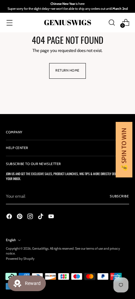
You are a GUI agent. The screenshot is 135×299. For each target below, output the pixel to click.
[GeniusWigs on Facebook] (10, 217)
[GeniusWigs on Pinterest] (20, 217)
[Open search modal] (111, 22)
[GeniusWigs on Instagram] (31, 217)
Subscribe (119, 196)
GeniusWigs (40, 248)
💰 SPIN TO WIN (124, 150)
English (11, 240)
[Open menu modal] (9, 22)
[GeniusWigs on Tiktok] (41, 217)
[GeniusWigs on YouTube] (52, 217)
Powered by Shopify (20, 259)
